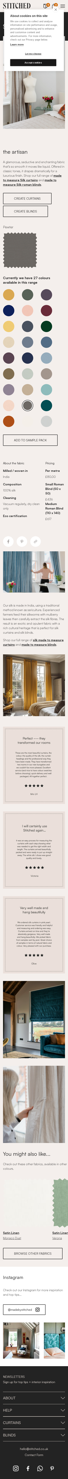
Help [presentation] (7, 1410)
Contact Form (34, 1455)
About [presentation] (9, 1398)
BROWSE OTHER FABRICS (33, 1253)
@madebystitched (20, 1310)
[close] (56, 9)
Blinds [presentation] (9, 1435)
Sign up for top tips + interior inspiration (29, 1382)
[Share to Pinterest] (22, 541)
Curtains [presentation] (12, 1422)
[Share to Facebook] (8, 541)
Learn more (17, 44)
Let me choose (33, 54)
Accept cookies (33, 62)
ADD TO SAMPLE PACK (30, 440)
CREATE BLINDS (25, 211)
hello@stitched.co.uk (34, 1449)
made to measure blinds (39, 644)
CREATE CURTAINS (27, 198)
